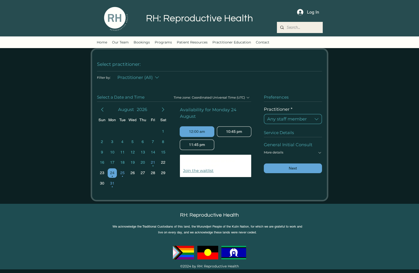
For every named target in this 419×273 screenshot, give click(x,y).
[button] (163, 42)
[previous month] (102, 109)
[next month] (163, 109)
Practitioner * (278, 109)
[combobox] (293, 119)
